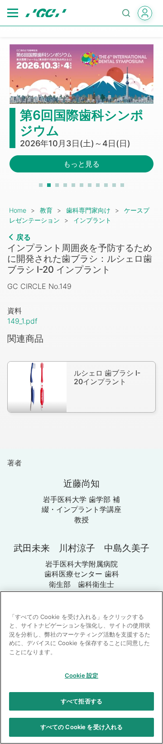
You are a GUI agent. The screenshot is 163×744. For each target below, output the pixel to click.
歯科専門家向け (88, 210)
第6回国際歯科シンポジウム (82, 122)
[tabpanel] (81, 113)
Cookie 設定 (81, 675)
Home (17, 210)
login (145, 13)
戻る (23, 237)
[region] (81, 667)
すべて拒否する (81, 701)
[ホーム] (46, 13)
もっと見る (81, 163)
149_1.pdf (22, 321)
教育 (46, 210)
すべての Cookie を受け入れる (81, 726)
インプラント (92, 220)
